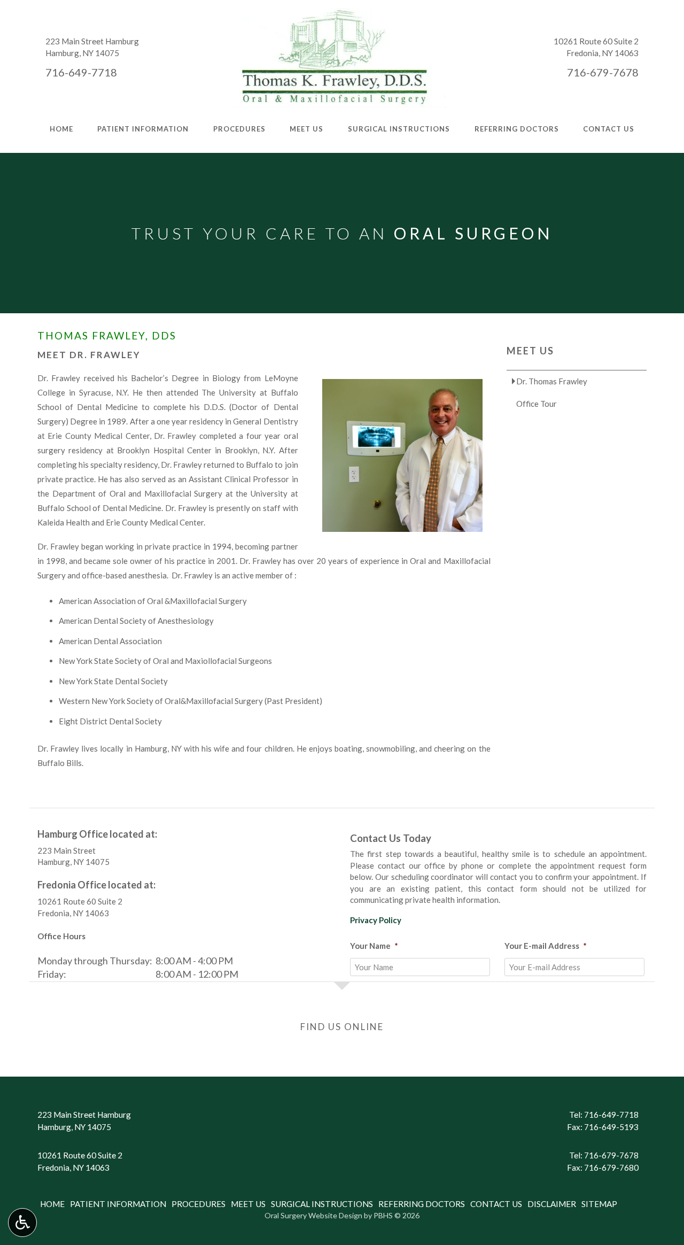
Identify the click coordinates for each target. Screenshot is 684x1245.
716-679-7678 (603, 72)
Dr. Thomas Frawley (551, 381)
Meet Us (306, 129)
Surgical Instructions (399, 129)
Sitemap (599, 1204)
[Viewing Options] (22, 1222)
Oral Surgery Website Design (313, 1215)
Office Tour (536, 403)
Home (61, 129)
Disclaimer (551, 1204)
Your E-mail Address (545, 945)
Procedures (239, 129)
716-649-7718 (81, 72)
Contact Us (608, 129)
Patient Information (143, 129)
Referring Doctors (517, 129)
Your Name (374, 945)
